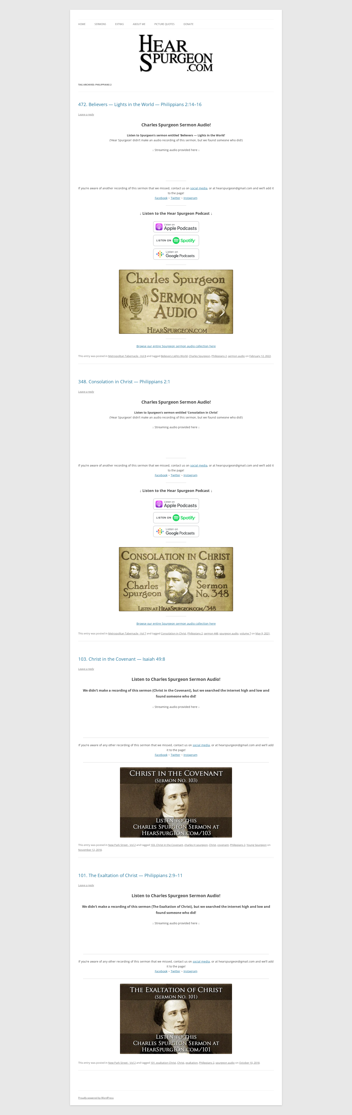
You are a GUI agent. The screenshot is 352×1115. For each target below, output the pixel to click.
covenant (223, 845)
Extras (119, 24)
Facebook (161, 198)
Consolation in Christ (173, 633)
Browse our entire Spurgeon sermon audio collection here (176, 346)
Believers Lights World (174, 356)
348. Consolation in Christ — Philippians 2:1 (124, 381)
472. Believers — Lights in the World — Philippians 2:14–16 (140, 104)
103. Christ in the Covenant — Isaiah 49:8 (121, 659)
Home (82, 24)
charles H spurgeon (196, 845)
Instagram (190, 198)
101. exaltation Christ (163, 1063)
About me (139, 24)
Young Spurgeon (256, 845)
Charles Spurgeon (199, 356)
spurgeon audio (229, 633)
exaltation (192, 1063)
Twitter (175, 198)
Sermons (100, 24)
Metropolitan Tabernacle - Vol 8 (127, 356)
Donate (189, 24)
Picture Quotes (164, 24)
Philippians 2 (219, 356)
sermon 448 (211, 633)
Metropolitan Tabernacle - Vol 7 (127, 633)
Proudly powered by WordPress (96, 1098)
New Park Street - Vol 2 (122, 845)
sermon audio (236, 356)
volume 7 (245, 633)
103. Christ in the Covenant (167, 845)
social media (198, 188)
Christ (212, 845)
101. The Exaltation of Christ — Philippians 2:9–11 (130, 875)
